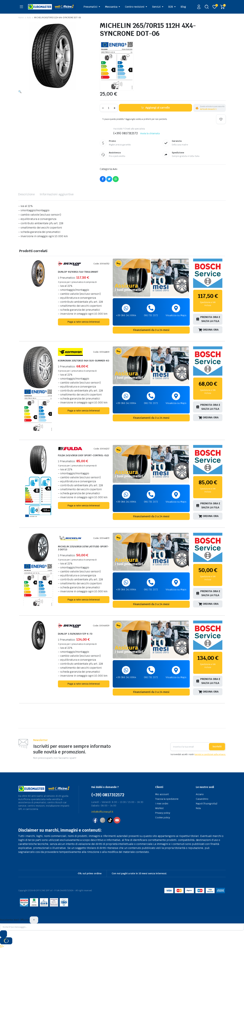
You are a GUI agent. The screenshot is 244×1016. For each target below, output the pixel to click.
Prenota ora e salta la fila (210, 319)
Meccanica (111, 6)
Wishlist (159, 808)
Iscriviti (217, 746)
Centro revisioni (134, 6)
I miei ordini (161, 803)
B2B (170, 6)
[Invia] (3, 933)
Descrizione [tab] (26, 194)
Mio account (162, 794)
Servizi (156, 6)
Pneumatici (90, 6)
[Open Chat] (6, 940)
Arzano (200, 794)
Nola (198, 808)
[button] (20, 91)
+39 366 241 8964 (126, 315)
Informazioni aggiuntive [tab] (57, 194)
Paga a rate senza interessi (84, 321)
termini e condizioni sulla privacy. (210, 754)
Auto (29, 17)
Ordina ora (211, 329)
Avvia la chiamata (150, 133)
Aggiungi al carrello (157, 107)
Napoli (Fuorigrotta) (206, 803)
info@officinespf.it (102, 812)
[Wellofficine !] (52, 6)
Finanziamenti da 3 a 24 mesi (151, 330)
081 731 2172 (151, 315)
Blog (183, 6)
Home (21, 17)
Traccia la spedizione (166, 798)
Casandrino (202, 798)
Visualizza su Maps (176, 315)
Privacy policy (162, 812)
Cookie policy (162, 817)
